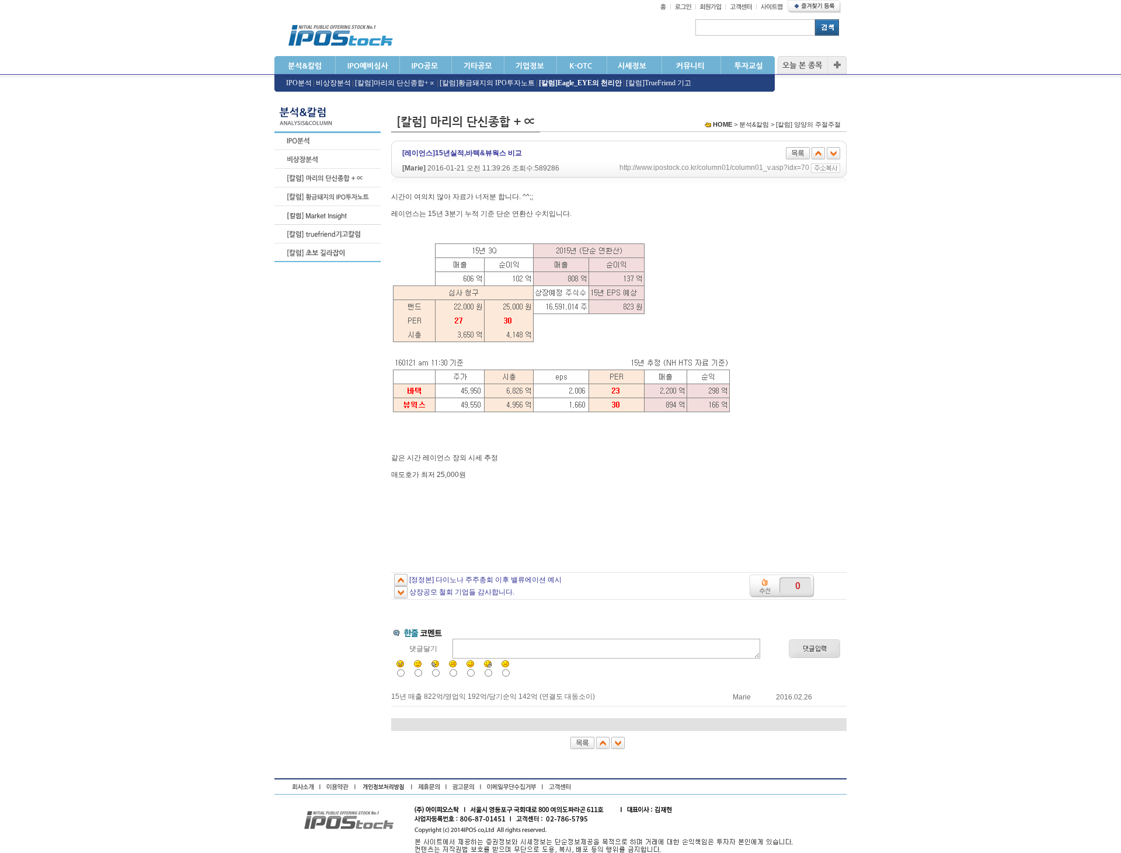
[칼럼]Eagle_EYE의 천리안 (580, 83)
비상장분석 (333, 83)
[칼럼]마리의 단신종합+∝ (395, 83)
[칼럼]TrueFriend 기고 (658, 83)
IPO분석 (299, 83)
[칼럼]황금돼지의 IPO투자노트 (487, 83)
